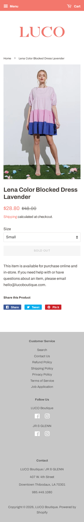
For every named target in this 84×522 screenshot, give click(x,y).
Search (42, 350)
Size (7, 229)
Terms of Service (42, 380)
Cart (76, 6)
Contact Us (42, 356)
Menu (13, 6)
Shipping (10, 217)
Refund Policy (42, 362)
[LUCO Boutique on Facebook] (37, 417)
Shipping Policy (42, 368)
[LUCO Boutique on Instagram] (47, 417)
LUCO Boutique (46, 507)
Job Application (42, 386)
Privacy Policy (42, 374)
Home (7, 58)
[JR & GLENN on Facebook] (37, 434)
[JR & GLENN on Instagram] (47, 434)
